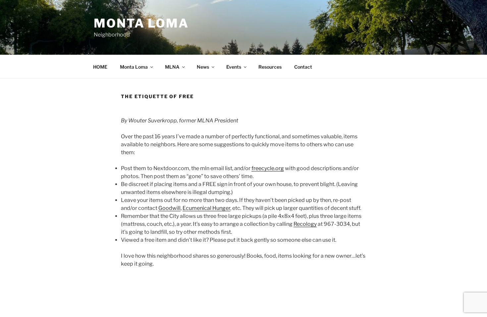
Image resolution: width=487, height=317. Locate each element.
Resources (270, 67)
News (203, 67)
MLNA (172, 67)
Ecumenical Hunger (206, 208)
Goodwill (169, 208)
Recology (305, 224)
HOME (100, 67)
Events (233, 67)
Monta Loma (141, 23)
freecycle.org (267, 168)
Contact (303, 67)
